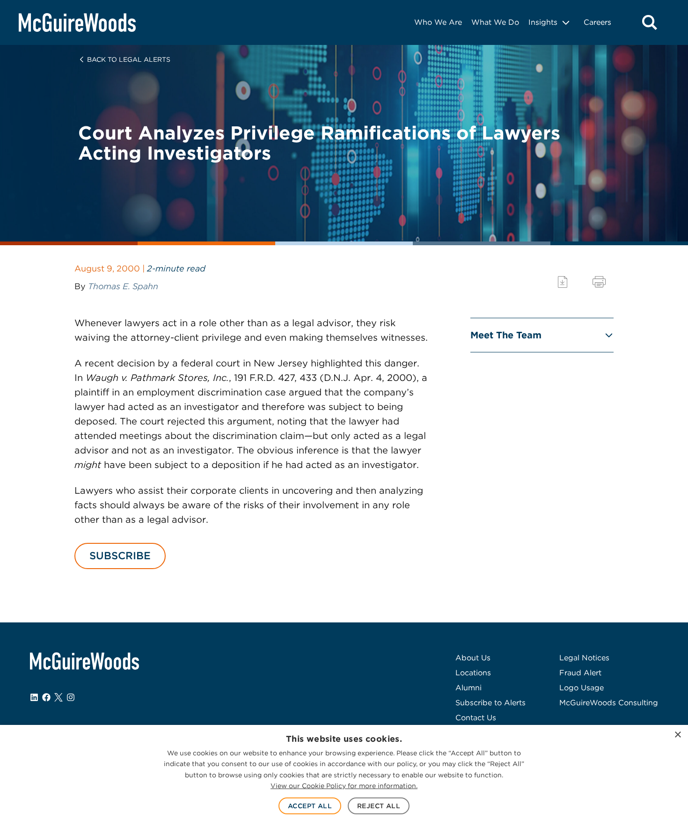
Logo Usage (581, 687)
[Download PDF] (562, 282)
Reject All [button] (378, 806)
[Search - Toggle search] (649, 22)
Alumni (468, 687)
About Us (472, 657)
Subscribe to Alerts (490, 702)
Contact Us (475, 717)
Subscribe (120, 555)
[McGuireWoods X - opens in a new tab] (58, 697)
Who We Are (438, 22)
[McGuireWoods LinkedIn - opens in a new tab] (34, 697)
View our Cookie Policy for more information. (344, 785)
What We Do (495, 22)
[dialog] (344, 775)
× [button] (677, 734)
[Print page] (599, 282)
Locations (473, 672)
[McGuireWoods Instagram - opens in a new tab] (70, 697)
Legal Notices (584, 657)
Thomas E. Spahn (123, 286)
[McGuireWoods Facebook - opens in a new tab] (46, 697)
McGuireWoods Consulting (608, 702)
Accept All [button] (310, 806)
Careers (597, 22)
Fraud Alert (580, 672)
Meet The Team (506, 335)
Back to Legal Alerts (128, 59)
